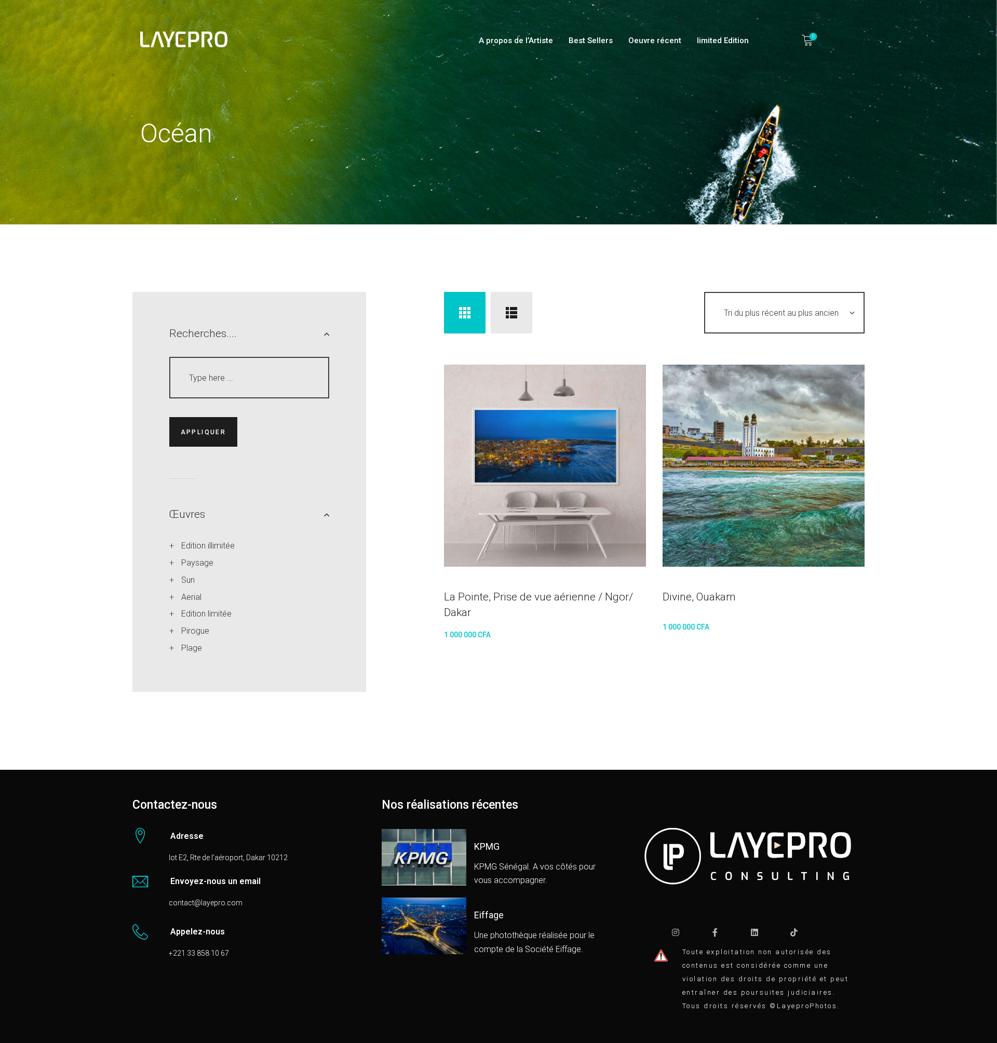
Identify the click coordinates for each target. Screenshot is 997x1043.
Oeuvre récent (654, 40)
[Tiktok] (794, 932)
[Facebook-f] (715, 932)
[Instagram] (675, 932)
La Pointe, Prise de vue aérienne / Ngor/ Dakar (538, 605)
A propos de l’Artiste (516, 40)
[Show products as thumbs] (465, 312)
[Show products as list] (511, 312)
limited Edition (723, 40)
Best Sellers (591, 40)
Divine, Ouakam (699, 597)
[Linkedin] (754, 932)
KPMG (487, 846)
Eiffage (489, 915)
